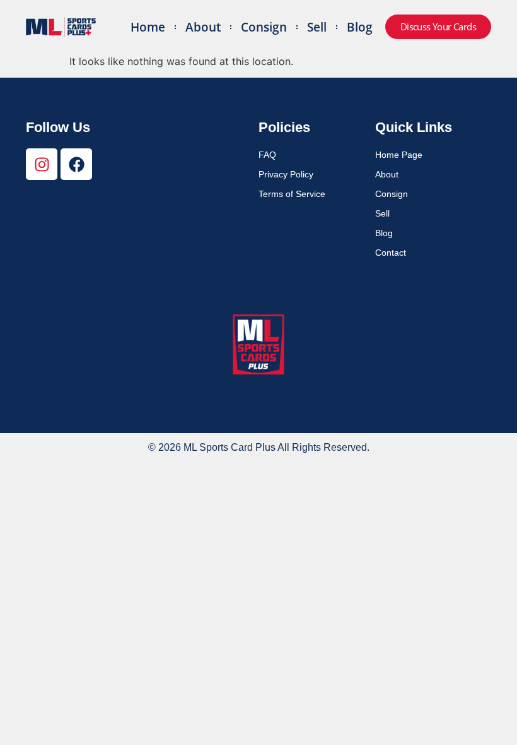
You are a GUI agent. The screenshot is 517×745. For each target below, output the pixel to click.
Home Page (398, 155)
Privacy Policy (285, 174)
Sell (317, 26)
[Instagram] (41, 164)
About (203, 26)
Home (148, 26)
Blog (360, 26)
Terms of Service (291, 194)
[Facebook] (76, 164)
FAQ (267, 155)
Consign (264, 26)
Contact (390, 252)
